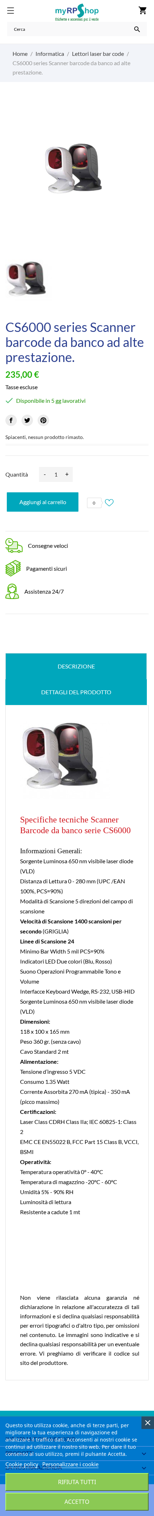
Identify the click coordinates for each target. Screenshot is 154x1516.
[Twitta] (27, 420)
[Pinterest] (43, 420)
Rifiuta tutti (77, 1482)
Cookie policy (21, 1464)
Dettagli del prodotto (76, 692)
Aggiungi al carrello (42, 501)
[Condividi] (11, 420)
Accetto (77, 1502)
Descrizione (76, 666)
